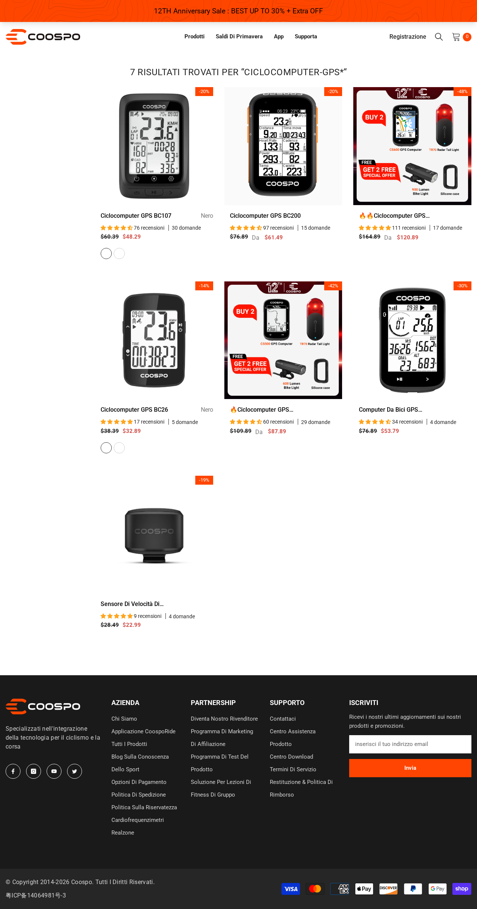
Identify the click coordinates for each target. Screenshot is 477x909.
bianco (119, 447)
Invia (410, 768)
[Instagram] (33, 771)
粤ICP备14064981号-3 (36, 895)
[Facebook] (13, 771)
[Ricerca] (439, 37)
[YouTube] (54, 771)
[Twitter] (74, 771)
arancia (119, 253)
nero (106, 253)
